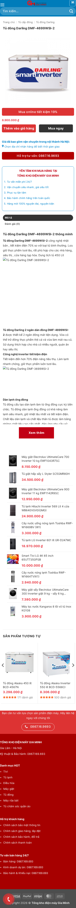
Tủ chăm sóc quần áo (16, 806)
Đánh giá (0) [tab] (12, 223)
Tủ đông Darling (45, 22)
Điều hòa (8, 783)
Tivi (5, 771)
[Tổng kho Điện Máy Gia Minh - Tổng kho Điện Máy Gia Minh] (38, 3)
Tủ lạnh (7, 777)
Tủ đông (8, 794)
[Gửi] (71, 11)
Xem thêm (36, 433)
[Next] (73, 672)
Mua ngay (56, 128)
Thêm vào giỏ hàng (19, 128)
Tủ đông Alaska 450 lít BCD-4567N (17, 685)
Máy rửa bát (11, 800)
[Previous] (3, 672)
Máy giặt (8, 788)
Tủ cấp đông (25, 22)
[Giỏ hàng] (72, 3)
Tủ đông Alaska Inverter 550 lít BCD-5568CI (55, 685)
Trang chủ (9, 22)
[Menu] (2, 5)
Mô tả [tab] (8, 217)
